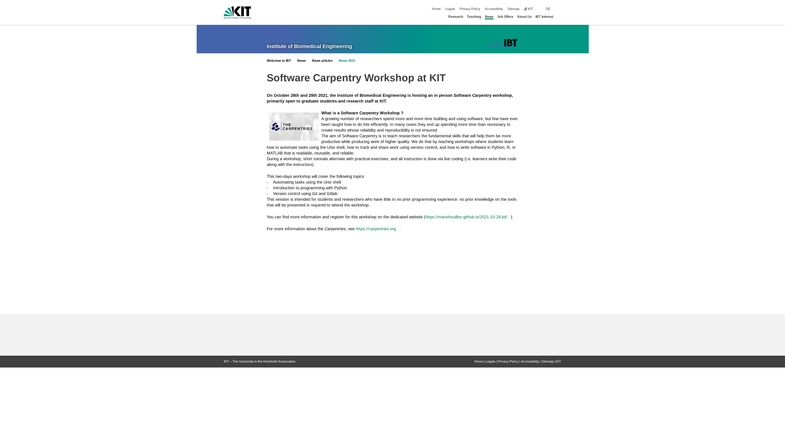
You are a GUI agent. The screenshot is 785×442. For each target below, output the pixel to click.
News (489, 16)
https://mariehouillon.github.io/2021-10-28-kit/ (466, 217)
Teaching (474, 16)
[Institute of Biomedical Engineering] (501, 44)
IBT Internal (544, 16)
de (548, 9)
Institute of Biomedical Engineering (309, 46)
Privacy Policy (470, 9)
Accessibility (494, 9)
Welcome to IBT (279, 60)
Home (436, 9)
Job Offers (505, 16)
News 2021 (347, 60)
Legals (450, 9)
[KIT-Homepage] (237, 12)
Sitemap (513, 9)
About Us (524, 16)
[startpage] (559, 17)
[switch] (559, 9)
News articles (322, 60)
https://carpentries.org (376, 229)
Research (455, 16)
